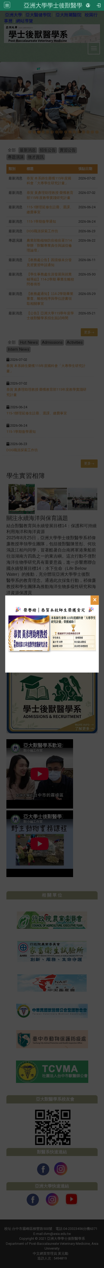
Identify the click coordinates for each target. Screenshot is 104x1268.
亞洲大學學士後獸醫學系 (56, 5)
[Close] (95, 600)
